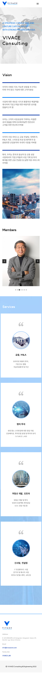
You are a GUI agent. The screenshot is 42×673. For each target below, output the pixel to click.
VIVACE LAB (6, 656)
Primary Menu (38, 3)
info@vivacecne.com (9, 648)
